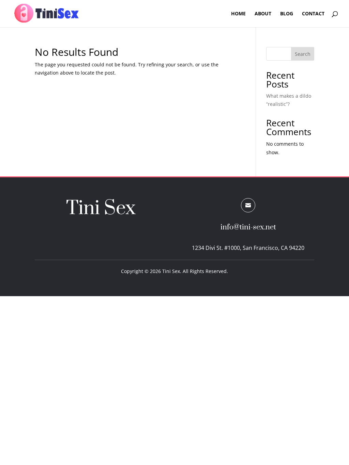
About (263, 14)
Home (238, 14)
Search (302, 54)
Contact (313, 14)
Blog (286, 14)
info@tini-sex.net (248, 227)
